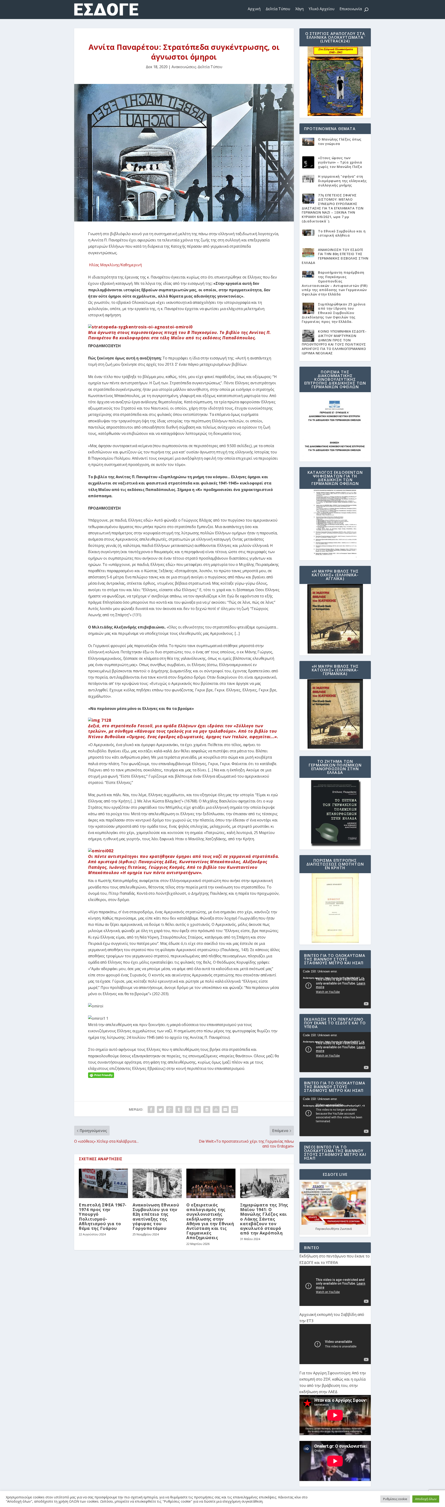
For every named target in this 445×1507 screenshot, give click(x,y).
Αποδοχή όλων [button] (425, 1499)
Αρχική (254, 8)
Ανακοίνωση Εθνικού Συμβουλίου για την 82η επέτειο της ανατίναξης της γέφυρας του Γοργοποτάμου (156, 1216)
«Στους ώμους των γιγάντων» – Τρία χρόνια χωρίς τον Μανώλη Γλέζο (340, 162)
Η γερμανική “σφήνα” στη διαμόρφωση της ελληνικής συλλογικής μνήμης (342, 180)
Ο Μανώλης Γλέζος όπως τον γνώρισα (340, 141)
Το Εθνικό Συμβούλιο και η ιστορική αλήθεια (342, 233)
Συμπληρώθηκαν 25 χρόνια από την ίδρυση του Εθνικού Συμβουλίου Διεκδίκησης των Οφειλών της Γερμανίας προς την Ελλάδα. (334, 313)
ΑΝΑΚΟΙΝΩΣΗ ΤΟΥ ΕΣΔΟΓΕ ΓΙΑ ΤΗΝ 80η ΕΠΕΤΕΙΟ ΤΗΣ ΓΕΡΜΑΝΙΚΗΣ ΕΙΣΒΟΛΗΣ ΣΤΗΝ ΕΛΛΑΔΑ (335, 256)
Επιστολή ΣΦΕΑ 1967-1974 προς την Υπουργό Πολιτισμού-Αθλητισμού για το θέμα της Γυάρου (103, 1216)
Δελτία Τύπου (278, 8)
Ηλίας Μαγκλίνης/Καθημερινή (115, 264)
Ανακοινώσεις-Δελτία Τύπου (197, 66)
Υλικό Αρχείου (321, 8)
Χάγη (299, 8)
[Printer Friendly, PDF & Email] (101, 1075)
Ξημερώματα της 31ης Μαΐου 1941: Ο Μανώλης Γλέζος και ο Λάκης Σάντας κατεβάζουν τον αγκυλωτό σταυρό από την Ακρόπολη (264, 1219)
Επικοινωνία (351, 8)
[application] (335, 988)
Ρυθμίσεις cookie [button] (395, 1499)
